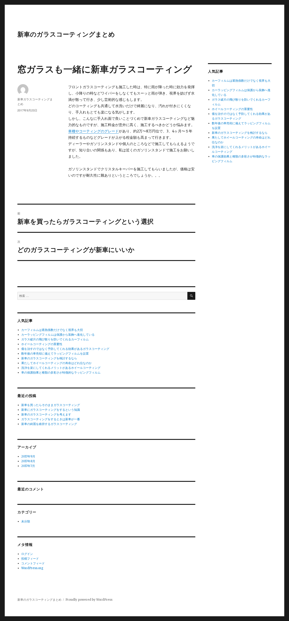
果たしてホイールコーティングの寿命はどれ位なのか (56, 363)
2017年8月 (28, 461)
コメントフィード (33, 563)
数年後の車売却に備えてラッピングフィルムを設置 (55, 354)
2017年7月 (28, 466)
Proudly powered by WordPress (88, 600)
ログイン (27, 554)
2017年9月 (28, 456)
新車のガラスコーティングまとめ (66, 34)
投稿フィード (30, 559)
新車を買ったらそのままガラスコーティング (50, 405)
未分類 (25, 521)
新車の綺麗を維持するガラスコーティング (49, 424)
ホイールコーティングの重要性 (41, 344)
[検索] (191, 296)
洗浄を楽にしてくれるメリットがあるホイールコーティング (60, 368)
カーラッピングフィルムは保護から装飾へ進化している (58, 335)
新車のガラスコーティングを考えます (46, 414)
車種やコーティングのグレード (93, 131)
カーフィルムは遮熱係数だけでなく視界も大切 (52, 330)
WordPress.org (32, 568)
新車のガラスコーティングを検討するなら (49, 358)
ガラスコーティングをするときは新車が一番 (50, 419)
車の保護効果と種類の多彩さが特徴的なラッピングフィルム (60, 372)
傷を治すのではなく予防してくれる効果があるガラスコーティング (65, 349)
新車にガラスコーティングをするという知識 (50, 410)
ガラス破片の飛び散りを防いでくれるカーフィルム (55, 339)
